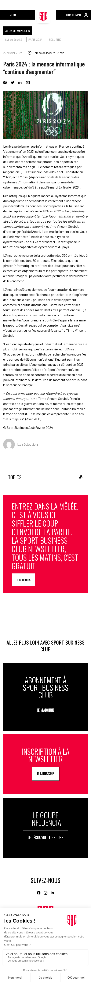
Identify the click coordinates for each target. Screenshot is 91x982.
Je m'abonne (45, 710)
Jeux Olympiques (17, 31)
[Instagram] (45, 893)
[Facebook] (5, 82)
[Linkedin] (20, 82)
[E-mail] (28, 82)
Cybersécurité (13, 39)
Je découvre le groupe (45, 837)
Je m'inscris (23, 579)
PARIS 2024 (35, 39)
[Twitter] (12, 82)
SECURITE (55, 39)
